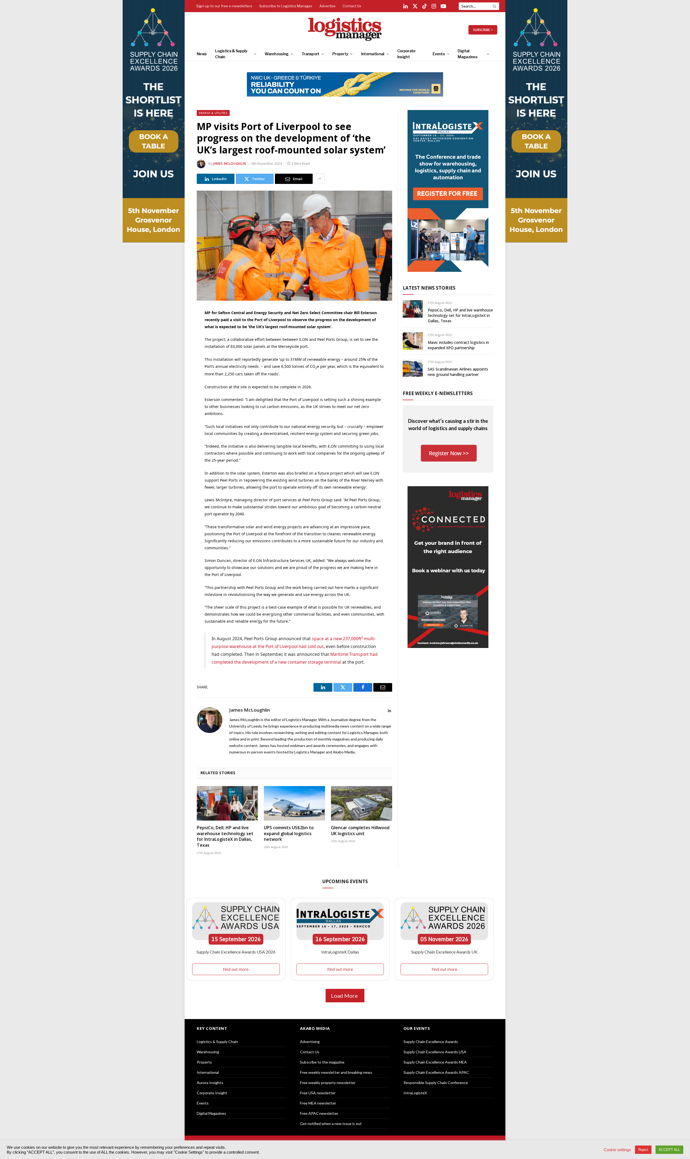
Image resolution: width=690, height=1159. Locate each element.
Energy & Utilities (213, 113)
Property (340, 54)
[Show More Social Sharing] (319, 179)
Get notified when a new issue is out (331, 1123)
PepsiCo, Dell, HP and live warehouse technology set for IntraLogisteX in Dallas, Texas (225, 836)
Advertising (310, 1041)
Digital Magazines (467, 54)
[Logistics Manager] (345, 29)
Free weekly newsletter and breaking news (336, 1072)
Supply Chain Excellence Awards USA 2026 (235, 951)
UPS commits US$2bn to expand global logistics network (289, 833)
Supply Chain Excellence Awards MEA (435, 1062)
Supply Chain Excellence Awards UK (444, 951)
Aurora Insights (210, 1082)
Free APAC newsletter (319, 1113)
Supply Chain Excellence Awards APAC (436, 1072)
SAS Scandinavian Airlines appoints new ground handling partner (458, 371)
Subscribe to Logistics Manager (285, 6)
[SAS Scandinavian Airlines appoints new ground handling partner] (413, 368)
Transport (310, 54)
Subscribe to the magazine (322, 1062)
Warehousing (276, 54)
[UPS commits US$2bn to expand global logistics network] (294, 803)
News (201, 54)
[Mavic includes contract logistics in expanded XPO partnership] (413, 341)
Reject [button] (643, 1150)
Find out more (236, 969)
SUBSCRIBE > (483, 30)
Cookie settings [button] (617, 1150)
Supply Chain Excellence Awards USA (434, 1052)
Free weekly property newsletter (328, 1082)
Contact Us (352, 6)
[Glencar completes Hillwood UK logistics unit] (361, 803)
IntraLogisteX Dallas (340, 951)
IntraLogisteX (415, 1093)
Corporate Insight (406, 54)
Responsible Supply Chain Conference (435, 1082)
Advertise (327, 6)
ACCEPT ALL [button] (669, 1150)
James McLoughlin (229, 163)
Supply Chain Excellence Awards (430, 1041)
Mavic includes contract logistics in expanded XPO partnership (458, 345)
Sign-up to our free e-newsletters (224, 6)
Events (439, 54)
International (372, 54)
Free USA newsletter (318, 1093)
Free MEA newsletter (318, 1103)
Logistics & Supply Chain (231, 54)
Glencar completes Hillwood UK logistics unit (360, 830)
